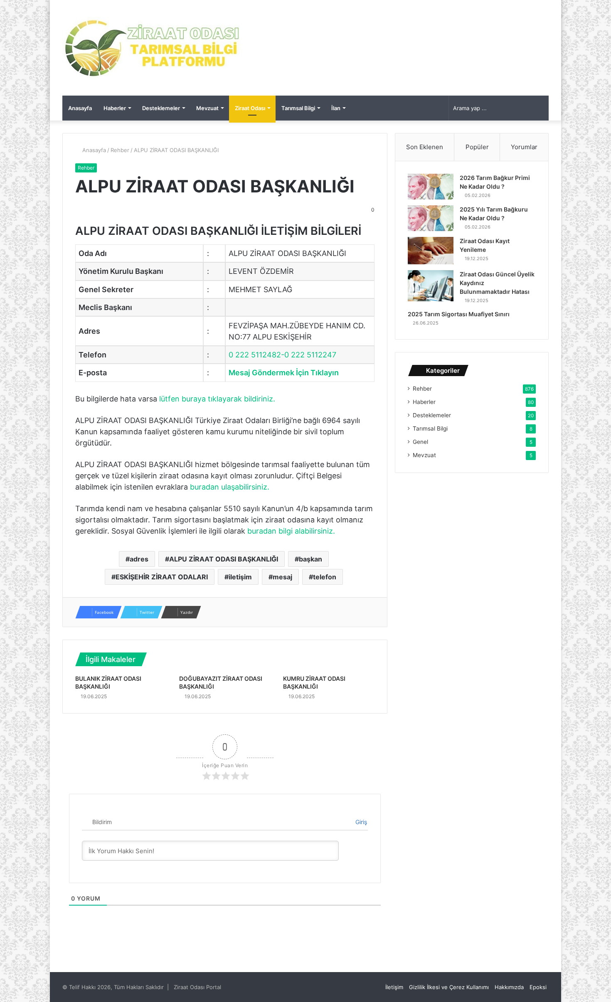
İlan (335, 108)
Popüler (477, 147)
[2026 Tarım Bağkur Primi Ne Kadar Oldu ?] (430, 186)
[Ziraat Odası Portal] (152, 48)
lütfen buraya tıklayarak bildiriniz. (217, 398)
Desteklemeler (161, 108)
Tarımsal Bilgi (298, 108)
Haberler (114, 108)
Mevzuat (207, 108)
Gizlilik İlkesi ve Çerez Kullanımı (449, 987)
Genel (420, 441)
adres (139, 559)
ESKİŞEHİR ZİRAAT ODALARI (162, 577)
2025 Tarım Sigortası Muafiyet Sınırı (459, 314)
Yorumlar (524, 147)
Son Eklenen (424, 147)
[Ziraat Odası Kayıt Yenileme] (430, 250)
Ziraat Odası (250, 108)
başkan (310, 559)
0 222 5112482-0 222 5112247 (282, 354)
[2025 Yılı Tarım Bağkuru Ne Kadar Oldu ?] (430, 218)
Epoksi (538, 987)
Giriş (360, 821)
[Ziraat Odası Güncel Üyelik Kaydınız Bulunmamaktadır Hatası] (430, 285)
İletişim (394, 987)
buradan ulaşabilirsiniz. (229, 487)
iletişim (240, 577)
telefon (324, 577)
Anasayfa (80, 108)
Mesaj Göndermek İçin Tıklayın (284, 372)
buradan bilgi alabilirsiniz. (291, 531)
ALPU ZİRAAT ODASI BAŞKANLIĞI (223, 559)
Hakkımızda (509, 987)
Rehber (120, 150)
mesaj (282, 577)
